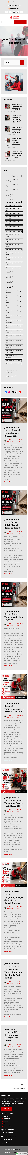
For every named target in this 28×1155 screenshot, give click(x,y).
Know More (8, 482)
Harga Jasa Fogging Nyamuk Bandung (13, 180)
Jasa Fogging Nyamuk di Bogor (14, 213)
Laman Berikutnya (19, 1088)
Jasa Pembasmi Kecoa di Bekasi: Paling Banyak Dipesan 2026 (17, 107)
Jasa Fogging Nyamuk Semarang (11, 277)
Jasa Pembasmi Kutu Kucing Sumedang (13, 346)
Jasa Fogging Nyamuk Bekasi (13, 199)
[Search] (22, 62)
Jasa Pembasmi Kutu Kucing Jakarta (13, 316)
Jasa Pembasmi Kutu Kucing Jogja (13, 326)
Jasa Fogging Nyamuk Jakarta (14, 249)
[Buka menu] (2, 22)
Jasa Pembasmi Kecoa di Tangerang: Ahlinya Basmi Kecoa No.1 (13, 142)
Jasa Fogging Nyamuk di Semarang (12, 245)
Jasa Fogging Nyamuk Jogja (13, 268)
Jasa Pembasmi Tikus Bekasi (13, 360)
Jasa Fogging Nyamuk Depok (13, 205)
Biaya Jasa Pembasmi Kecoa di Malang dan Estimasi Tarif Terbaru (12, 1035)
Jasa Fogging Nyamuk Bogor (13, 202)
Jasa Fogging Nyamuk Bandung (11, 195)
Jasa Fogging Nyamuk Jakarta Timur (14, 263)
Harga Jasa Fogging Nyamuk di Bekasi (14, 190)
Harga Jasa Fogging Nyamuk (13, 176)
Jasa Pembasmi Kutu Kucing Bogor (13, 301)
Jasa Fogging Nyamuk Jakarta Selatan (14, 258)
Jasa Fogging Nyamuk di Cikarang (12, 217)
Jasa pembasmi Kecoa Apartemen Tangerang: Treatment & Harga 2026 (14, 155)
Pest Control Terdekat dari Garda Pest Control (13, 376)
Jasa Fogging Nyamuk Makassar (11, 272)
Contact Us (7, 1118)
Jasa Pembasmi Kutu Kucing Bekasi (13, 296)
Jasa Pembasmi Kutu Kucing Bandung (13, 291)
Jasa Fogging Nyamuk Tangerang (11, 282)
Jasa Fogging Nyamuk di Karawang (12, 235)
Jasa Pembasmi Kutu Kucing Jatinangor (13, 321)
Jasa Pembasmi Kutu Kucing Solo (13, 341)
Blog (5, 1123)
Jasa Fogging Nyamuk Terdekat (11, 287)
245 (21, 1085)
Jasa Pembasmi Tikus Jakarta (13, 367)
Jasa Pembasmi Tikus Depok (13, 364)
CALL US (6, 1109)
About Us (6, 1116)
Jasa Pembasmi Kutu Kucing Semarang (13, 331)
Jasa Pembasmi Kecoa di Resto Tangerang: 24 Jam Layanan (17, 129)
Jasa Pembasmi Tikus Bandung (11, 356)
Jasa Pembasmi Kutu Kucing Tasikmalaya (13, 351)
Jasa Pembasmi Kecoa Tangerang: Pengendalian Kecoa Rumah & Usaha (13, 897)
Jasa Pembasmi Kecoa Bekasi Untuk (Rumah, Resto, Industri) (17, 118)
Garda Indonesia (19, 1149)
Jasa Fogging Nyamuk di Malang (12, 240)
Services (6, 1121)
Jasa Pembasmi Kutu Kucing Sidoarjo (13, 336)
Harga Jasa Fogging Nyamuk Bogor (13, 185)
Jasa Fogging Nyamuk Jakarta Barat (14, 253)
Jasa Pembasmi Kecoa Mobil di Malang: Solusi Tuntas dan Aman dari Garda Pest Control (13, 970)
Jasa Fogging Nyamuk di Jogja (14, 231)
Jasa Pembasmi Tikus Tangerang (11, 371)
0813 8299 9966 (14, 9)
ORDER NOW (20, 22)
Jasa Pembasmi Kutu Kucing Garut (13, 311)
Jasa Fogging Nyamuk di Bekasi (12, 209)
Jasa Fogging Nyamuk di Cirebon (12, 227)
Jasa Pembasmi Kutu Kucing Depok (13, 306)
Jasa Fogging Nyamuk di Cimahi (12, 222)
